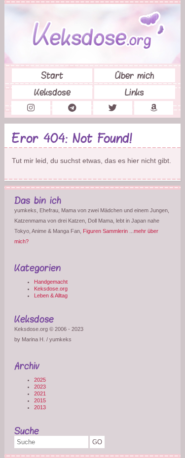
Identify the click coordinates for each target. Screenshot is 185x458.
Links (134, 92)
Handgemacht (51, 282)
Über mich (134, 75)
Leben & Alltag (51, 295)
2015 (40, 400)
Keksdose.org (51, 289)
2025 (40, 380)
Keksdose (52, 92)
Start (52, 75)
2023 (40, 387)
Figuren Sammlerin (105, 231)
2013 (40, 407)
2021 (40, 393)
